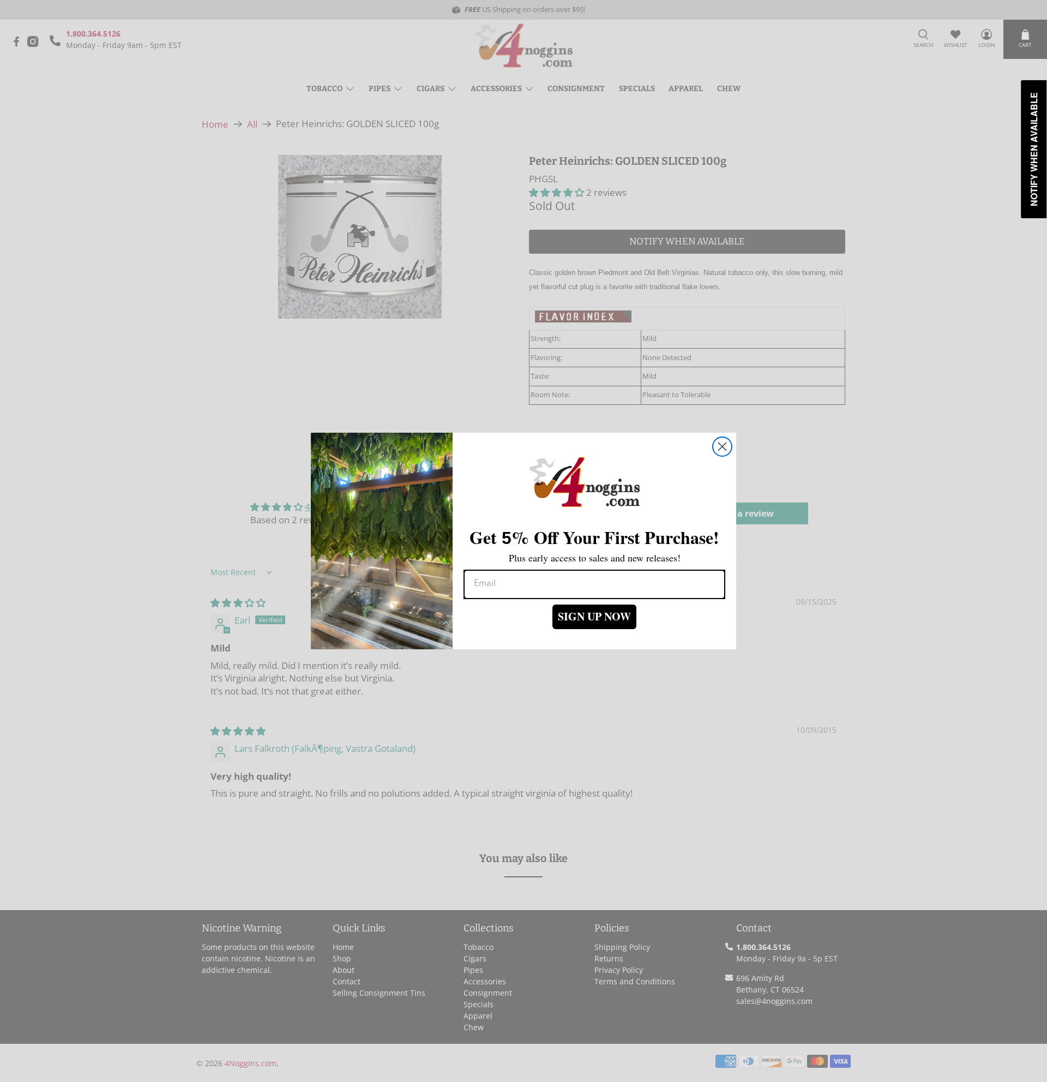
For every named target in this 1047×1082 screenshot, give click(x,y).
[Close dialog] (722, 446)
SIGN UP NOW (594, 616)
